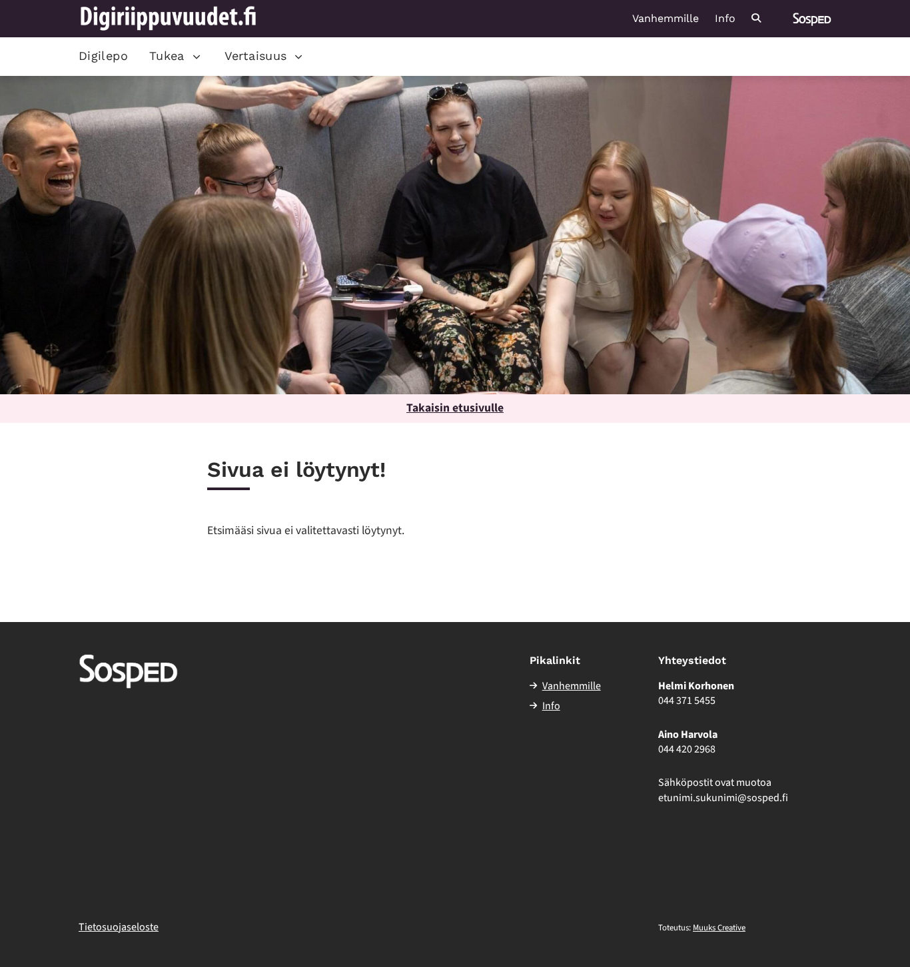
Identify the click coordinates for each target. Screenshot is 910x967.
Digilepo (103, 56)
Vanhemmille (665, 18)
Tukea (167, 56)
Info (725, 18)
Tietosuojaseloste (119, 927)
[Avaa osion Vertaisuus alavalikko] (298, 56)
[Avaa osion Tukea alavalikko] (196, 56)
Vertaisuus (256, 56)
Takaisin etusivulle (455, 408)
